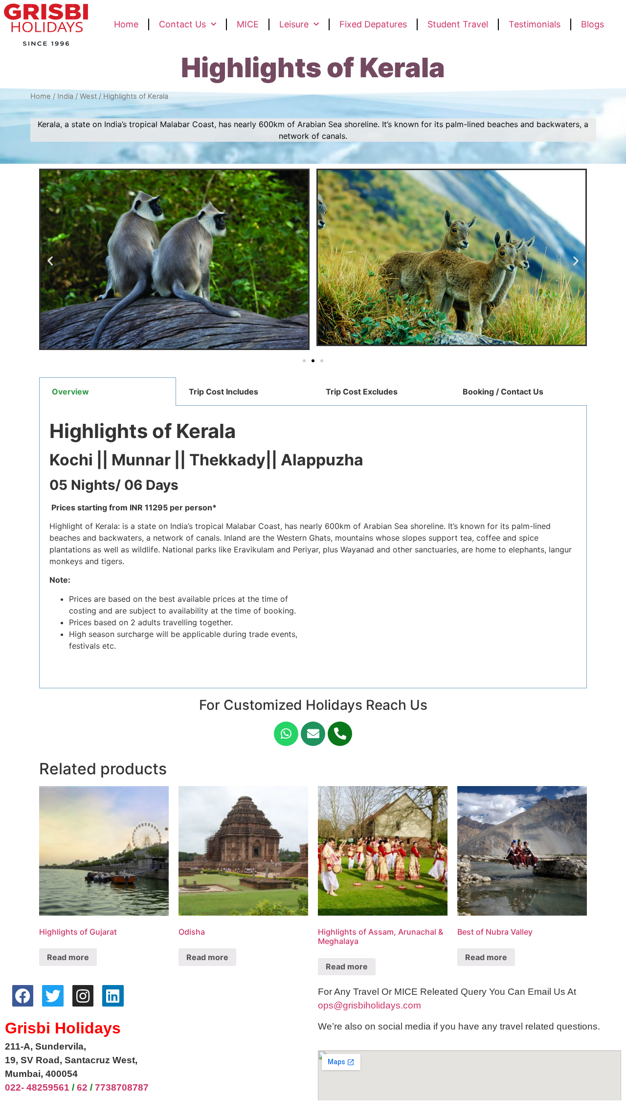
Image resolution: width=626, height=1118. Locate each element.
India (65, 96)
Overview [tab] (70, 391)
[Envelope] (313, 734)
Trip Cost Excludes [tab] (362, 391)
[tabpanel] (313, 547)
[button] (304, 360)
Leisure (294, 24)
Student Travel (457, 24)
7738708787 (122, 1087)
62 (82, 1087)
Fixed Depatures (373, 24)
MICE (248, 24)
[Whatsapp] (286, 734)
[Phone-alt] (340, 734)
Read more (68, 957)
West (88, 96)
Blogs (592, 24)
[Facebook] (22, 995)
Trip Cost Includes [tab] (223, 391)
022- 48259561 (37, 1087)
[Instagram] (82, 995)
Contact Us (182, 24)
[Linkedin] (112, 995)
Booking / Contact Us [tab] (503, 391)
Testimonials (534, 24)
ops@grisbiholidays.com (369, 1005)
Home (126, 24)
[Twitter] (52, 995)
